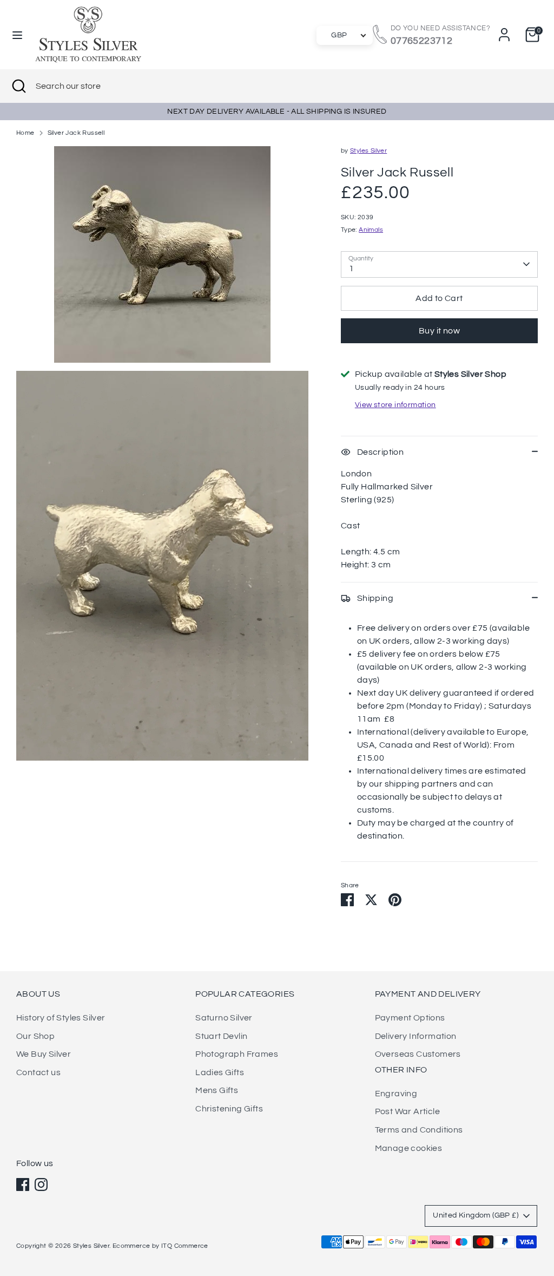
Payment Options (410, 1017)
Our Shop (35, 1036)
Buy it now (439, 330)
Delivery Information (416, 1036)
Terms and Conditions (419, 1130)
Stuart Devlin (221, 1036)
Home (25, 132)
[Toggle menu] (17, 34)
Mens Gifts (216, 1090)
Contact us (38, 1072)
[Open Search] (18, 86)
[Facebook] (22, 1184)
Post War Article (407, 1111)
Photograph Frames (236, 1054)
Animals (371, 229)
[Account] (504, 34)
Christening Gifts (229, 1108)
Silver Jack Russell (76, 132)
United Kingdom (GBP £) (475, 1215)
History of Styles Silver (60, 1017)
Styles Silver (368, 150)
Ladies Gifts (219, 1072)
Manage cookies (409, 1148)
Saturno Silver (224, 1017)
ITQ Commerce (184, 1245)
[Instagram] (41, 1184)
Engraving (396, 1093)
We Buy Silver (43, 1054)
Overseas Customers (418, 1054)
